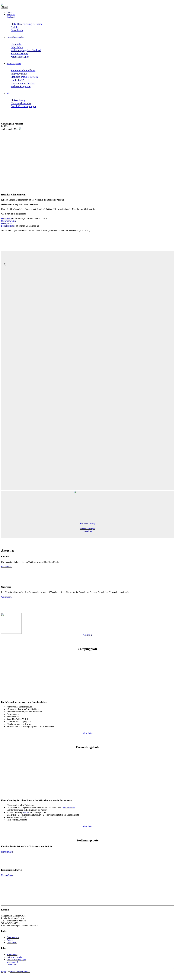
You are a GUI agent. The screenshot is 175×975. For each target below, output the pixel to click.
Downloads (17, 30)
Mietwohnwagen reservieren (87, 529)
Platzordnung (18, 99)
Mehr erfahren (7, 852)
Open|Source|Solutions (20, 971)
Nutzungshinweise (21, 103)
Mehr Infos (87, 733)
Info (8, 93)
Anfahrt (15, 26)
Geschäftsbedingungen (23, 106)
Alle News (87, 635)
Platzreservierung (87, 523)
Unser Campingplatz (15, 37)
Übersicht (16, 43)
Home (9, 12)
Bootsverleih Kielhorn (23, 70)
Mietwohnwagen (20, 56)
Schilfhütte (17, 47)
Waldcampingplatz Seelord (26, 50)
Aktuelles (11, 14)
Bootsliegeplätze (8, 226)
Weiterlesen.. (6, 566)
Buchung (10, 17)
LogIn (3, 971)
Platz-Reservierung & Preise (26, 23)
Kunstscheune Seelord (23, 83)
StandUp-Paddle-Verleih (24, 76)
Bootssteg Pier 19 (20, 79)
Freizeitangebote (14, 63)
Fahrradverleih (19, 73)
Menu (4, 7)
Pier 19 (26, 812)
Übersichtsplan (13, 937)
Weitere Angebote (20, 86)
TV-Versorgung (19, 53)
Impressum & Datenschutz (12, 963)
